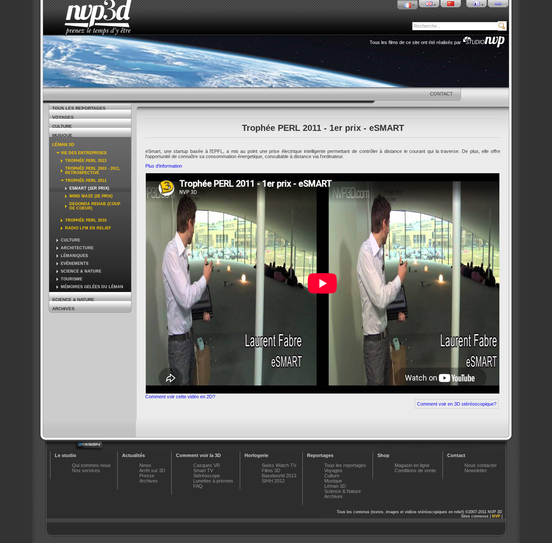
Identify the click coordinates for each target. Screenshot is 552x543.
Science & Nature (73, 299)
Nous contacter (480, 465)
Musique (62, 135)
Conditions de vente (415, 470)
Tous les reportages (79, 108)
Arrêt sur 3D (152, 470)
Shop (383, 455)
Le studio (65, 455)
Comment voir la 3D (198, 455)
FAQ (198, 486)
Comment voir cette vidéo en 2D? (180, 396)
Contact (456, 455)
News (145, 465)
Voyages (63, 117)
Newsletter (475, 470)
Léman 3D (63, 144)
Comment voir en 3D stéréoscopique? (456, 403)
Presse (146, 475)
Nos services (86, 470)
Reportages (320, 455)
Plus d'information (163, 165)
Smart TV (203, 470)
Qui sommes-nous (91, 465)
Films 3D (271, 470)
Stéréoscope (206, 475)
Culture (62, 126)
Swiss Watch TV (279, 465)
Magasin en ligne (412, 465)
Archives (63, 308)
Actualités (133, 455)
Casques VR (206, 465)
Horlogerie (256, 455)
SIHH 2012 (273, 480)
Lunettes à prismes (213, 480)
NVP (496, 516)
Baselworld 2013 (279, 475)
